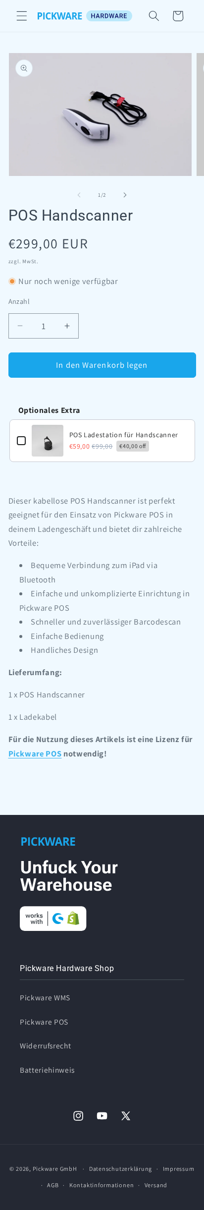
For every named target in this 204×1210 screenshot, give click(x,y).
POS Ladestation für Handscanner (123, 434)
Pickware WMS (45, 997)
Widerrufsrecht (45, 1045)
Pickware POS (35, 753)
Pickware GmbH (55, 1168)
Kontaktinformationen (101, 1185)
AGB (52, 1185)
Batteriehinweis (47, 1070)
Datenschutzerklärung (120, 1168)
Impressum (179, 1168)
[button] (22, 16)
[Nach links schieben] (79, 195)
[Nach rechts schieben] (125, 195)
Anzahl (19, 301)
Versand (156, 1185)
